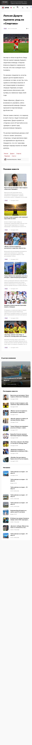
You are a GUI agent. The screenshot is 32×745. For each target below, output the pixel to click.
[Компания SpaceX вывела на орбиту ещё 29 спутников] (16, 512)
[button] (17, 7)
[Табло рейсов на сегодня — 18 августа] (16, 489)
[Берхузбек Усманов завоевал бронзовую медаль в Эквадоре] (16, 436)
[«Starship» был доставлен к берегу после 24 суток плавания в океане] (16, 459)
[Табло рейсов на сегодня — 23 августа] (16, 473)
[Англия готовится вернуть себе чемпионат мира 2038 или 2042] (16, 405)
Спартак (18, 153)
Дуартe (12, 153)
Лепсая (6, 153)
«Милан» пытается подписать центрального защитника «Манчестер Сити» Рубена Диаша (14, 247)
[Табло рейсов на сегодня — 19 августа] (16, 536)
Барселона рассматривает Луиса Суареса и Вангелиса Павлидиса (19, 2)
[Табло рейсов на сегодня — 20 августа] (16, 504)
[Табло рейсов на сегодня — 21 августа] (16, 497)
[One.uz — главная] (5, 7)
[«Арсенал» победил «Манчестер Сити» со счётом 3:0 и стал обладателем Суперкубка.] (16, 528)
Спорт (5, 28)
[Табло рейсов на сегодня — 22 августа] (16, 481)
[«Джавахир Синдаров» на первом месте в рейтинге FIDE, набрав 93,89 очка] (16, 451)
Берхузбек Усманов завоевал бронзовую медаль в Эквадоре (15, 306)
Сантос (14, 156)
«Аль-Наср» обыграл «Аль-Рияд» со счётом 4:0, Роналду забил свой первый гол (15, 335)
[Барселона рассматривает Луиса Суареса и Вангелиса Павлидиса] (16, 397)
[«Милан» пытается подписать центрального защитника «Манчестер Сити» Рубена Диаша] (16, 413)
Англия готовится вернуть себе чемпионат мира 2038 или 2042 (16, 218)
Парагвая (7, 156)
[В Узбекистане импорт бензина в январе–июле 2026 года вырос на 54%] (16, 520)
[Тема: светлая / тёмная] (22, 7)
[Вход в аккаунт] (27, 7)
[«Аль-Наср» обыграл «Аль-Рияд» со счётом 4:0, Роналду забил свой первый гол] (16, 444)
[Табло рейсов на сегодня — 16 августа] (16, 374)
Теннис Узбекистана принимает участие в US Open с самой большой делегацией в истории (15, 276)
